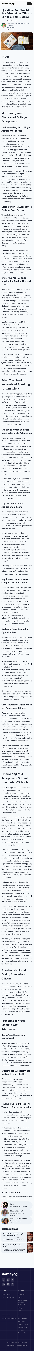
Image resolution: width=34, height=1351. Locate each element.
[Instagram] (8, 1280)
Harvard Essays (22, 1318)
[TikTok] (3, 1280)
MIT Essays (21, 1330)
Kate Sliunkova (12, 21)
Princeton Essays (23, 1324)
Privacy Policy (11, 1345)
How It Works (22, 1294)
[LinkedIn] (8, 1284)
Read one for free (12, 1199)
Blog (19, 1311)
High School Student (8, 1297)
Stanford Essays (22, 1327)
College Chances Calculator (22, 1301)
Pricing (20, 1308)
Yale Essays (21, 1321)
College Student (6, 1294)
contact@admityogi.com (9, 1318)
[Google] (12, 1284)
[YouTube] (12, 1280)
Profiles (20, 1297)
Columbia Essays (23, 1333)
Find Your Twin (22, 1305)
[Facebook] (3, 1284)
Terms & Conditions (22, 1345)
